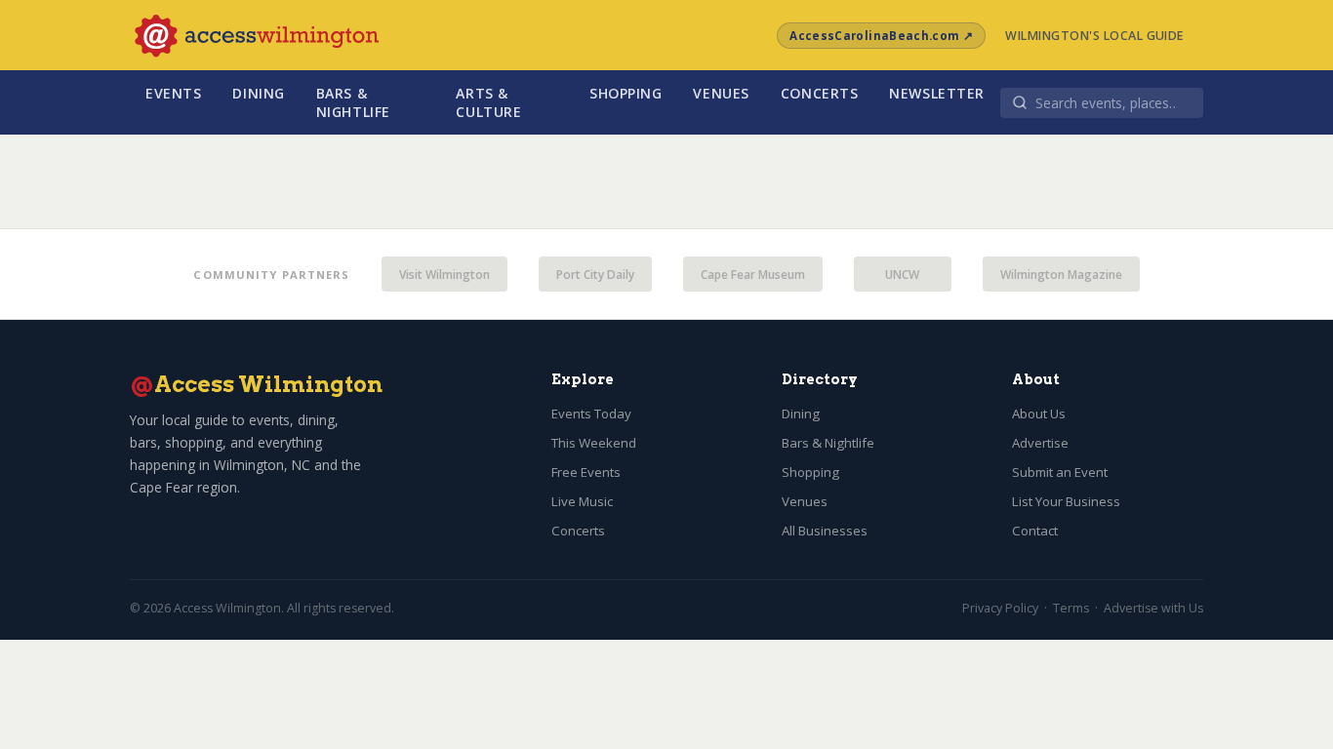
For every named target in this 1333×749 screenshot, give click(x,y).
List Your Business (1066, 501)
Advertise (1040, 443)
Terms (1071, 608)
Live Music (582, 501)
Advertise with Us (1153, 608)
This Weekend (593, 443)
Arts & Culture (488, 102)
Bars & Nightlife (353, 102)
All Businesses (825, 530)
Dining (258, 93)
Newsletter (937, 93)
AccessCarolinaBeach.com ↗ (881, 35)
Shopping (626, 93)
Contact (1035, 530)
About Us (1039, 413)
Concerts (820, 93)
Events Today (591, 413)
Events (173, 93)
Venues (720, 93)
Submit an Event (1060, 472)
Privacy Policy (1000, 608)
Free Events (586, 472)
